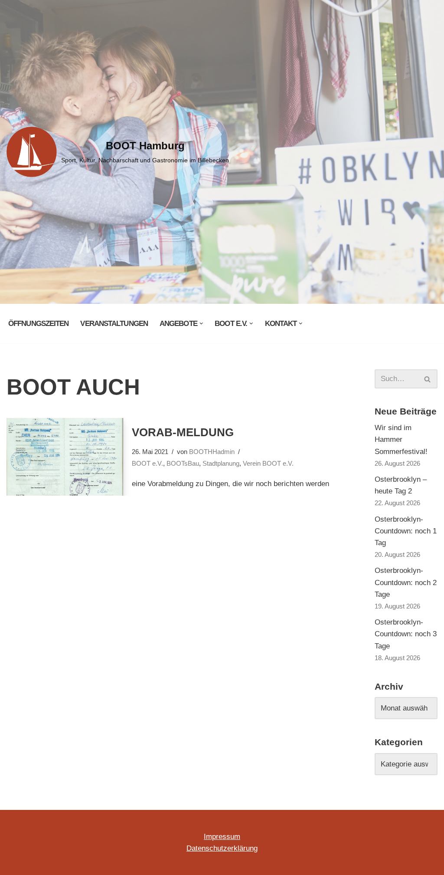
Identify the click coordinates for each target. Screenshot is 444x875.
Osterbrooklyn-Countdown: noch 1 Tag (406, 531)
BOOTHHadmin (212, 451)
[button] (201, 324)
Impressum (222, 836)
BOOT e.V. (147, 463)
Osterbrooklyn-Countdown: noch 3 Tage (406, 634)
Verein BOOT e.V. (268, 463)
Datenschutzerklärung (222, 848)
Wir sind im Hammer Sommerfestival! (401, 439)
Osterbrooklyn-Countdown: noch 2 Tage (406, 582)
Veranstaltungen (114, 323)
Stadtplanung (220, 463)
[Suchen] (427, 378)
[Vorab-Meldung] (65, 457)
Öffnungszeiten (38, 323)
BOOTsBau (182, 463)
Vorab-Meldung (183, 432)
